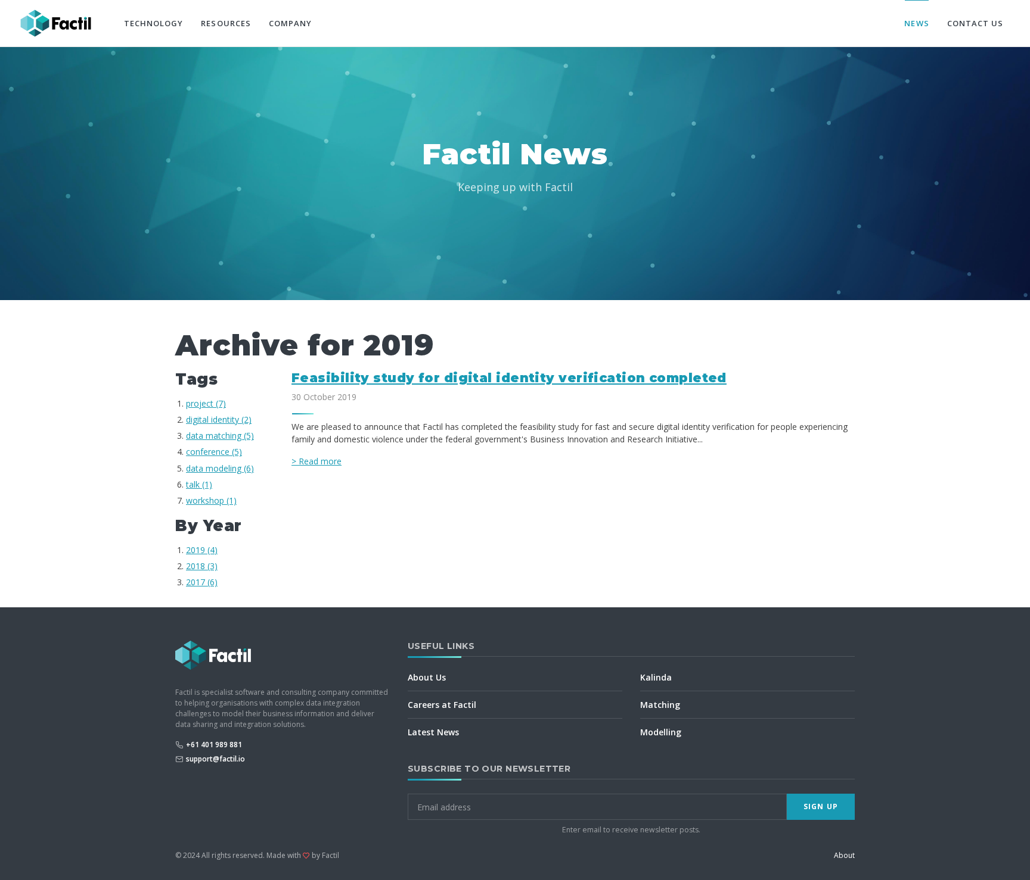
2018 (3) (202, 566)
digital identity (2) (219, 419)
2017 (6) (202, 582)
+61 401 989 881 (214, 744)
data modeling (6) (220, 468)
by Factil (325, 855)
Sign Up (820, 806)
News (916, 23)
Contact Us (975, 23)
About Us (427, 677)
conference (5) (214, 451)
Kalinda (656, 677)
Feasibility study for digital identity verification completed (509, 377)
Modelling (660, 732)
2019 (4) (202, 550)
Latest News (433, 732)
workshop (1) (211, 500)
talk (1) (199, 484)
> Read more (316, 461)
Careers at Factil (442, 704)
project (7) (206, 403)
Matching (660, 704)
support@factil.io (215, 759)
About (844, 855)
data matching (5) (220, 435)
